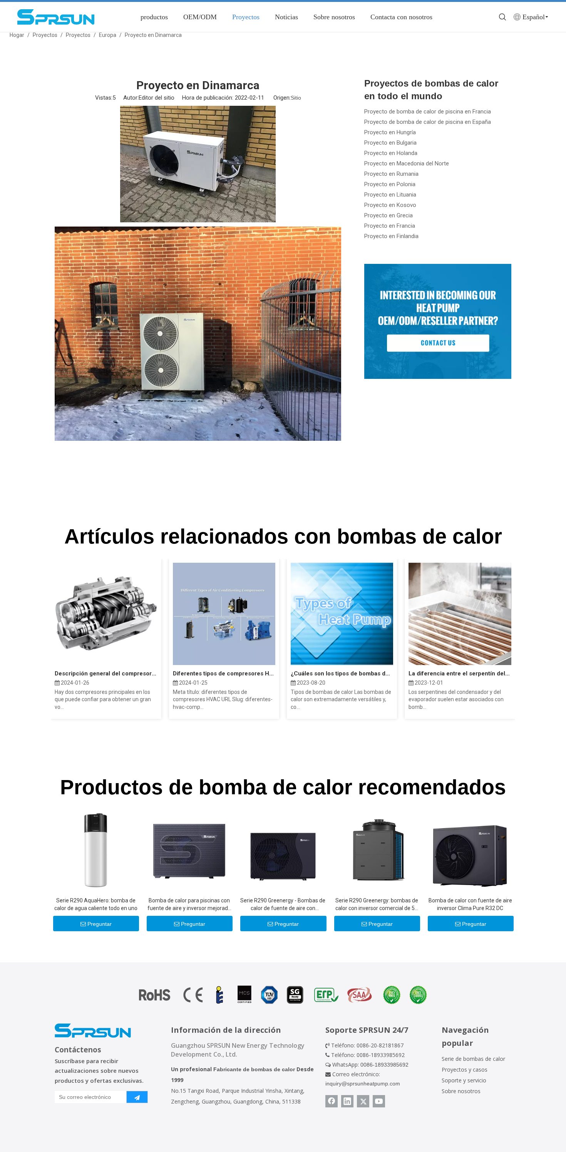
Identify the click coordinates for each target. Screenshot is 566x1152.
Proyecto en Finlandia (391, 236)
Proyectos (246, 17)
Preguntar (99, 924)
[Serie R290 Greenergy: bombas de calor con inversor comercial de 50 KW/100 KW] (376, 850)
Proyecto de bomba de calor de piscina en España (427, 121)
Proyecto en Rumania (391, 173)
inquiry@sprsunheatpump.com (362, 1083)
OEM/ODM (200, 17)
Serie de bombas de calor (473, 1058)
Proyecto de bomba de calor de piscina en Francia (427, 111)
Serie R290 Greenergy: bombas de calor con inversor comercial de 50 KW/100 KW (376, 904)
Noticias (286, 17)
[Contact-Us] (437, 321)
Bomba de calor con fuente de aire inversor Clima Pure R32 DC (470, 904)
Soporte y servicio (464, 1080)
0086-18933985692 (384, 1065)
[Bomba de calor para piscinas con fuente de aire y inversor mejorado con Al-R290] (189, 850)
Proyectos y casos (464, 1069)
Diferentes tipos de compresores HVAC (224, 673)
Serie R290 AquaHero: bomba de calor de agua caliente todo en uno (95, 904)
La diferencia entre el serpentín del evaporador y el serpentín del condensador (460, 673)
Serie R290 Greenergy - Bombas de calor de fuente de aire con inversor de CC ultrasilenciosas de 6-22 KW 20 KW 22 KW (282, 904)
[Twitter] (363, 1101)
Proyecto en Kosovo (390, 205)
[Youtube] (379, 1101)
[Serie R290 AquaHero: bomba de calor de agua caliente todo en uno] (95, 850)
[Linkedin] (347, 1101)
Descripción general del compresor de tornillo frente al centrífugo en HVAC (106, 673)
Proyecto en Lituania (390, 194)
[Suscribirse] (137, 1097)
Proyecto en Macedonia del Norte (406, 163)
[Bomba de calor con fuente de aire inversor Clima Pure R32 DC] (470, 850)
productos (154, 17)
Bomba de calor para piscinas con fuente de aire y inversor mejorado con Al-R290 (189, 904)
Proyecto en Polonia (389, 184)
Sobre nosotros (334, 17)
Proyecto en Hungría (390, 132)
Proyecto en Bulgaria (390, 142)
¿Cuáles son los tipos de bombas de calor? (342, 673)
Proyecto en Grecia (388, 215)
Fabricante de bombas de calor (254, 1069)
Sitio (296, 98)
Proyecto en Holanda (390, 153)
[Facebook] (331, 1101)
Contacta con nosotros (401, 17)
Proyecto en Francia (389, 225)
